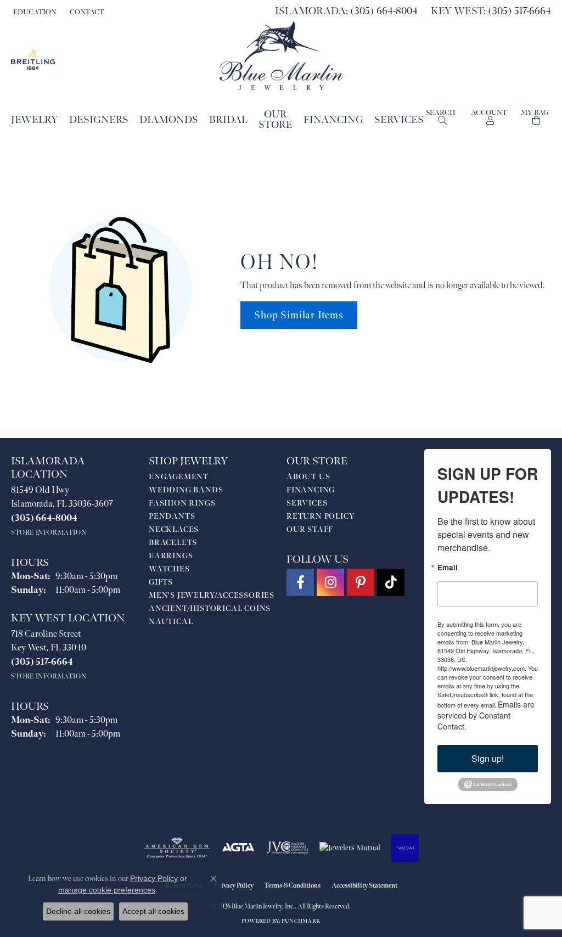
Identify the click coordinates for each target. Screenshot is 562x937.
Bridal (228, 120)
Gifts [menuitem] (161, 582)
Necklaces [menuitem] (174, 529)
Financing (333, 120)
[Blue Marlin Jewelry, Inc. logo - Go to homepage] (281, 55)
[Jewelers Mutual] (349, 848)
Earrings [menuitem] (171, 555)
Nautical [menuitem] (171, 621)
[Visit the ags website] (177, 848)
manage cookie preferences (106, 889)
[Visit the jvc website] (287, 848)
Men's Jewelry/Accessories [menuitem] (211, 595)
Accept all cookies (153, 911)
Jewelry (34, 120)
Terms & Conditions (293, 886)
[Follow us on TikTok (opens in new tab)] (390, 582)
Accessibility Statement (364, 886)
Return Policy (320, 516)
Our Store (275, 119)
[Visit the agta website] (238, 848)
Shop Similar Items (298, 315)
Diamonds (168, 120)
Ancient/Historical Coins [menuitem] (210, 608)
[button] (34, 12)
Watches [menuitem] (169, 569)
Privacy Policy (234, 886)
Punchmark (301, 921)
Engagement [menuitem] (179, 476)
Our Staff (309, 529)
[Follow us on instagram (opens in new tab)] (330, 582)
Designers (98, 120)
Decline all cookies (78, 911)
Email (447, 567)
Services (399, 120)
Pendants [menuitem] (172, 516)
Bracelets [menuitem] (173, 542)
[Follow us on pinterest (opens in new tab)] (360, 582)
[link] (86, 12)
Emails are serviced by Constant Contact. (486, 715)
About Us (308, 476)
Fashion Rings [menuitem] (182, 503)
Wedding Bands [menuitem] (186, 490)
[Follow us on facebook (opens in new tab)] (300, 582)
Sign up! (487, 758)
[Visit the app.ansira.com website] (405, 848)
